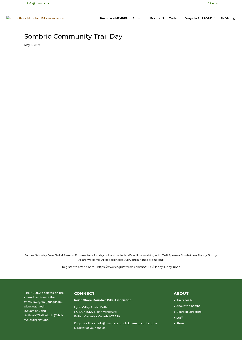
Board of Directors (189, 312)
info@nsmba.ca (108, 323)
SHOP (224, 18)
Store (180, 323)
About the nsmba (188, 306)
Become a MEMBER (114, 18)
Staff (179, 317)
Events (155, 18)
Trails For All (184, 300)
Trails (173, 18)
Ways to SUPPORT (198, 18)
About (137, 18)
